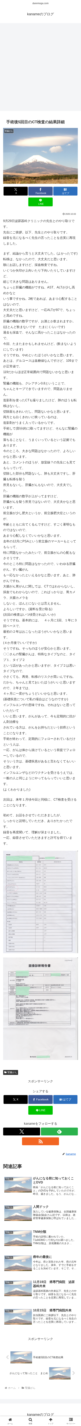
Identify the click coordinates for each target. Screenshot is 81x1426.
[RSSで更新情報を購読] (40, 1141)
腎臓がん (12, 1072)
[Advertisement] (40, 68)
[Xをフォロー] (21, 1131)
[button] (72, 842)
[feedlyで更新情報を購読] (59, 1131)
